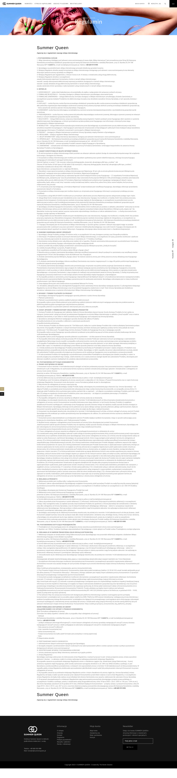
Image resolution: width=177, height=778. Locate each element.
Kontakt (59, 735)
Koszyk (92, 737)
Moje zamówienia (96, 735)
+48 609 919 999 (92, 65)
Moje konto (140, 3)
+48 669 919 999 (35, 748)
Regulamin (60, 737)
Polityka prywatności (64, 740)
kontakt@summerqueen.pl (37, 751)
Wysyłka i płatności (63, 742)
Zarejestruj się (95, 733)
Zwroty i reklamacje (64, 744)
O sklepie (60, 731)
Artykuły (60, 733)
